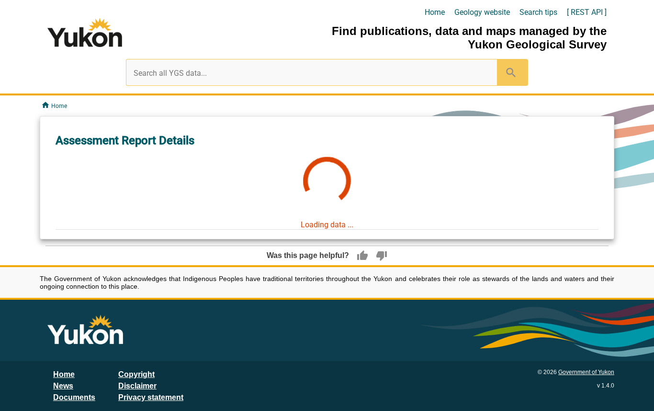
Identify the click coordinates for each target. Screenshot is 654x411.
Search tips (538, 12)
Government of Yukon (586, 372)
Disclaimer (137, 386)
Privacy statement (150, 397)
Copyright (136, 374)
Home (435, 12)
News (63, 386)
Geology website (482, 12)
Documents (74, 397)
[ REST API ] (587, 12)
